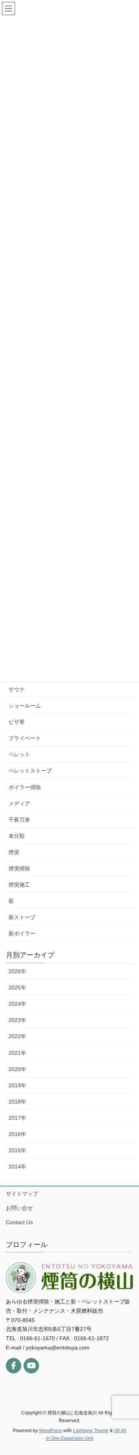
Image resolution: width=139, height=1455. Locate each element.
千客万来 (19, 820)
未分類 (16, 836)
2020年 (17, 1069)
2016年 (17, 1134)
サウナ (16, 689)
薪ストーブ (22, 917)
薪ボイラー (22, 933)
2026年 (17, 971)
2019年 (17, 1085)
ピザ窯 (16, 722)
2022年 (17, 1036)
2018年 (17, 1101)
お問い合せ (19, 1208)
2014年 (17, 1166)
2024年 (17, 1004)
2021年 (17, 1053)
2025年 (17, 987)
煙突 (13, 852)
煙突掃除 (19, 868)
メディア (19, 803)
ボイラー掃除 (24, 787)
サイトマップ (22, 1194)
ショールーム (24, 706)
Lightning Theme (90, 1430)
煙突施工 (19, 885)
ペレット (19, 754)
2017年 (17, 1118)
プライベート (24, 738)
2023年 (17, 1020)
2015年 (17, 1150)
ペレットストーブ (30, 771)
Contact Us (19, 1222)
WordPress (50, 1430)
